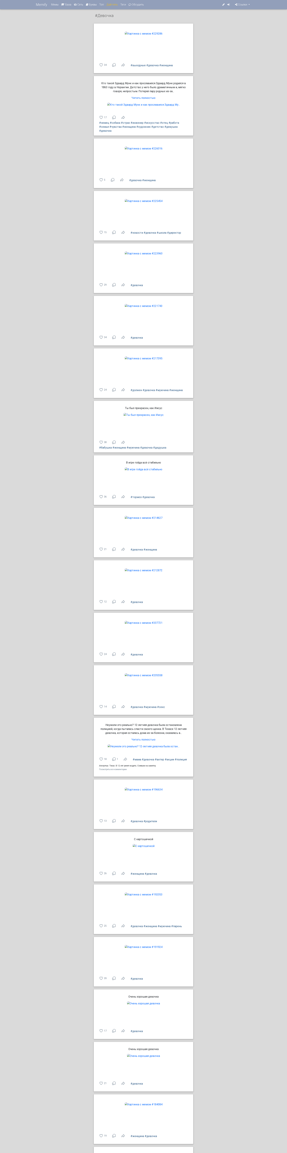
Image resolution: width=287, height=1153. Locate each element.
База (68, 4)
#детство (157, 126)
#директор (174, 232)
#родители (150, 821)
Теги (123, 4)
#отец (164, 122)
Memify (41, 5)
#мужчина (162, 390)
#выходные (138, 65)
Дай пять (112, 4)
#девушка (171, 126)
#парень (176, 926)
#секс (161, 707)
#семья (104, 126)
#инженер (137, 122)
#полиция (181, 759)
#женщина (166, 65)
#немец (104, 122)
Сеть (80, 4)
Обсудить (137, 4)
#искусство (151, 122)
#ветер (159, 759)
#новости (137, 232)
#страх (125, 122)
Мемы (54, 4)
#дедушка (159, 447)
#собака (115, 122)
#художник (143, 126)
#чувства (115, 126)
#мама (137, 759)
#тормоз (136, 497)
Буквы (92, 4)
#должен (136, 390)
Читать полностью (143, 97)
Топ (101, 4)
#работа (174, 122)
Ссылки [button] (242, 4)
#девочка (152, 65)
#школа (161, 232)
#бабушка (105, 447)
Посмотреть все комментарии (113, 769)
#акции (169, 759)
